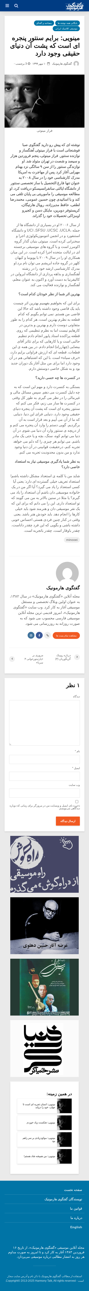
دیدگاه (76, 696)
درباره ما (76, 1218)
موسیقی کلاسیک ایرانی (66, 28)
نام (77, 751)
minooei (72, 540)
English (76, 1227)
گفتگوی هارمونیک (62, 63)
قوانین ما (76, 1208)
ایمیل (76, 768)
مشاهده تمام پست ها (66, 635)
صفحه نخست (73, 1190)
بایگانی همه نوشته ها (67, 23)
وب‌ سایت (74, 785)
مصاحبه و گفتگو (44, 23)
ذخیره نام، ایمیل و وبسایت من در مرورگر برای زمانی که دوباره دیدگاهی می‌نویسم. (45, 807)
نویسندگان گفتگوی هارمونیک (63, 1199)
